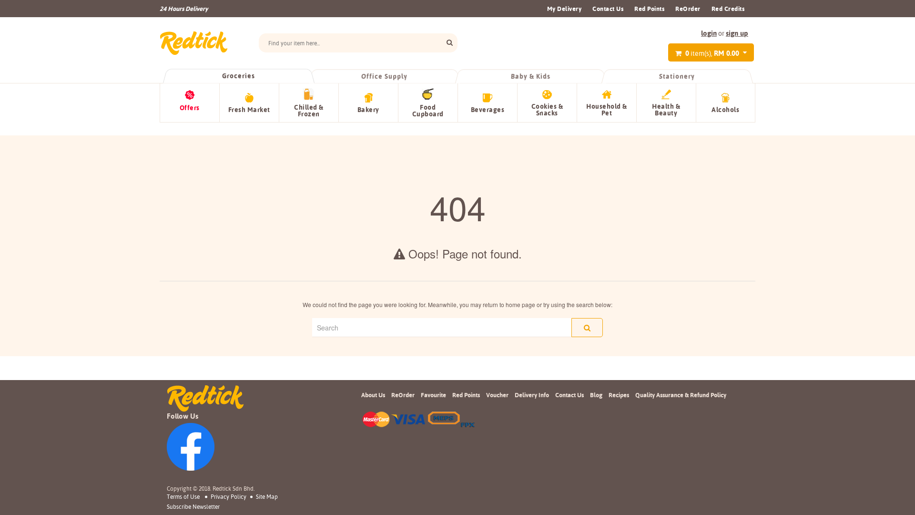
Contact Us (607, 8)
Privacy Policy (228, 496)
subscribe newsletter (193, 507)
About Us (373, 395)
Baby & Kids (531, 76)
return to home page (509, 304)
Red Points (649, 8)
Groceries (238, 76)
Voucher (497, 395)
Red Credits (728, 8)
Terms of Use (183, 496)
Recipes (619, 395)
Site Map (267, 496)
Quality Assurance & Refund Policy (680, 395)
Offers (190, 107)
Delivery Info (532, 395)
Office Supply (384, 76)
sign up (737, 33)
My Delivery (564, 8)
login (709, 33)
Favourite (433, 395)
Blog (596, 395)
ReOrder (688, 8)
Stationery (677, 76)
